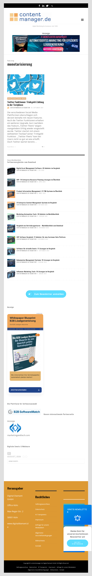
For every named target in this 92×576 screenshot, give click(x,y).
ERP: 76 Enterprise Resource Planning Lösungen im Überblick (38, 179)
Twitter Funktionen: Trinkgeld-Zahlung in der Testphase (25, 103)
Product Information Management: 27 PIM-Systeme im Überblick (39, 191)
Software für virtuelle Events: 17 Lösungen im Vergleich (35, 248)
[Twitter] (47, 5)
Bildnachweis (40, 541)
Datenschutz (40, 509)
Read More (10, 147)
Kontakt (38, 546)
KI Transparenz (40, 514)
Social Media (22, 98)
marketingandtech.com (18, 435)
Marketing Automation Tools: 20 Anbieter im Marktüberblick (37, 214)
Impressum (39, 520)
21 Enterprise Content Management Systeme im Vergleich (36, 202)
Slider (14, 98)
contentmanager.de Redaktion (20, 108)
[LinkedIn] (43, 5)
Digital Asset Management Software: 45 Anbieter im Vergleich (38, 168)
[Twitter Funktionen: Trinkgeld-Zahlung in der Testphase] (22, 84)
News (9, 98)
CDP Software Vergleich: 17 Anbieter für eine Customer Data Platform (40, 237)
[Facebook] (39, 5)
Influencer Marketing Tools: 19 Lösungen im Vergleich (35, 271)
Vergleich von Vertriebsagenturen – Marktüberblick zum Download (39, 225)
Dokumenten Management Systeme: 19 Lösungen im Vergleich (37, 260)
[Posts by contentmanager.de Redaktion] (8, 108)
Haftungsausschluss (42, 504)
